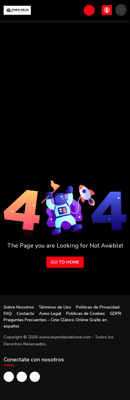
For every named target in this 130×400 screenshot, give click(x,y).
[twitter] (22, 377)
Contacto (25, 313)
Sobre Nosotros (19, 307)
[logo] (17, 10)
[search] (89, 10)
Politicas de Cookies (85, 313)
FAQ (8, 313)
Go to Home (65, 262)
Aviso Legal (50, 313)
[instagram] (35, 377)
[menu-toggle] (120, 10)
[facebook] (9, 377)
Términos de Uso (55, 307)
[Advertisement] (65, 88)
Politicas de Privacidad (97, 307)
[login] (107, 10)
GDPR (115, 313)
